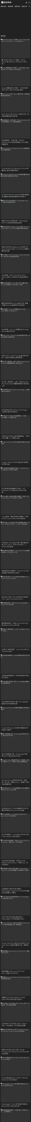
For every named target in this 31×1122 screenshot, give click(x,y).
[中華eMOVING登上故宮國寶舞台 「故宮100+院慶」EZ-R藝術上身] (15, 424)
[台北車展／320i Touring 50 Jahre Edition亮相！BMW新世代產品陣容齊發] (15, 263)
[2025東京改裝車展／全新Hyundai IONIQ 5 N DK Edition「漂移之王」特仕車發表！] (15, 849)
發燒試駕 (10, 6)
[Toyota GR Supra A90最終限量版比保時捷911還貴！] (15, 716)
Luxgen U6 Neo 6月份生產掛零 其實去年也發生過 (15, 463)
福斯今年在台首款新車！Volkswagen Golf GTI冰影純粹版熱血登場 (15, 222)
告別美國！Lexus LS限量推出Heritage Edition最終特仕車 (15, 330)
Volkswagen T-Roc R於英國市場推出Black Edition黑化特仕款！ (15, 1105)
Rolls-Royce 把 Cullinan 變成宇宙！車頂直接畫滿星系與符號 (15, 115)
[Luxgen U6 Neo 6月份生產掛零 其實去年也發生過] (15, 451)
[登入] (26, 2)
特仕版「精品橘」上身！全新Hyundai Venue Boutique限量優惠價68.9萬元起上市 (15, 384)
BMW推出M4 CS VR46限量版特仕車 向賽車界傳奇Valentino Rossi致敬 (15, 809)
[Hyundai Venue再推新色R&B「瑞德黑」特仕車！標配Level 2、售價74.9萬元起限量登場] (15, 769)
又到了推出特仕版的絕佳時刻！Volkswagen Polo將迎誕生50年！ (14, 918)
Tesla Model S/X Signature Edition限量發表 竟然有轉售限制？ (15, 169)
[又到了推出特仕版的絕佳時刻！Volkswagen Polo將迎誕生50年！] (15, 905)
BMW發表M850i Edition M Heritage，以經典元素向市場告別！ (15, 411)
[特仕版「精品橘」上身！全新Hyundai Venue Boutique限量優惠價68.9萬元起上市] (15, 370)
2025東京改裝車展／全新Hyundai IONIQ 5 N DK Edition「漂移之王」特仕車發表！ (15, 863)
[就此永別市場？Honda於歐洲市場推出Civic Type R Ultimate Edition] (15, 585)
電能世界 (24, 6)
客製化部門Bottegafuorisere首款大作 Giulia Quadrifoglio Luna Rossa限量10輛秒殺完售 (15, 249)
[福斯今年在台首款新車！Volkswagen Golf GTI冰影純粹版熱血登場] (15, 209)
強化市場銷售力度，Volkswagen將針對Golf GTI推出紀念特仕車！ (15, 755)
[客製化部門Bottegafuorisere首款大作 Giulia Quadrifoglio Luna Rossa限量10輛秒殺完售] (15, 235)
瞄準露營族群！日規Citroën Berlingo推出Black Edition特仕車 (15, 624)
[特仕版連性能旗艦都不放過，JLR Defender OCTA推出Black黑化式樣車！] (15, 477)
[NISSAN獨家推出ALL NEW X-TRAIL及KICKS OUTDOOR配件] (15, 1066)
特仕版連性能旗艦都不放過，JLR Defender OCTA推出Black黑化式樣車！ (14, 490)
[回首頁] (8, 2)
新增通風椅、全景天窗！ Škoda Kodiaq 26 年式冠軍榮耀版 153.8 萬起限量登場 (15, 142)
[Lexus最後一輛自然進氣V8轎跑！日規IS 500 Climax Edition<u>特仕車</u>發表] (15, 505)
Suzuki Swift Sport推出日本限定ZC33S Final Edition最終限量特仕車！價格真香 (15, 945)
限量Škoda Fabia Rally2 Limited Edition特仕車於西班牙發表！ (13, 998)
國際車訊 (17, 6)
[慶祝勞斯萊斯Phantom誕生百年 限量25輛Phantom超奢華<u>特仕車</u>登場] (15, 292)
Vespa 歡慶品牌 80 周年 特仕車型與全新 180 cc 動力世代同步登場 (15, 89)
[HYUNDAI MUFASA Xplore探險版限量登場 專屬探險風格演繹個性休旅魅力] (15, 183)
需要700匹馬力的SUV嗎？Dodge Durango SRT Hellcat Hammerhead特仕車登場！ (15, 1052)
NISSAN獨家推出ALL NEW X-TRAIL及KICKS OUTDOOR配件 (15, 1079)
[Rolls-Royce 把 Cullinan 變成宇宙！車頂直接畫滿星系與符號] (15, 103)
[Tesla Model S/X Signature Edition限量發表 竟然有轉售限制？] (15, 157)
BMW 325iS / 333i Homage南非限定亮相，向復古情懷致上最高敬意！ (15, 356)
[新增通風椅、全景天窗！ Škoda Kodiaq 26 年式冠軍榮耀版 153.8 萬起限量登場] (15, 129)
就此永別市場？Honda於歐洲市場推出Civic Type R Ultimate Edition (15, 598)
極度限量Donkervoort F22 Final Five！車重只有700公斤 (13, 972)
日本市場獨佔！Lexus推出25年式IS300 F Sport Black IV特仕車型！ (15, 835)
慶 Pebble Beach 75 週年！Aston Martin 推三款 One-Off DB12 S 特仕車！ (14, 62)
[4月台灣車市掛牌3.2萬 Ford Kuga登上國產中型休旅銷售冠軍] (15, 690)
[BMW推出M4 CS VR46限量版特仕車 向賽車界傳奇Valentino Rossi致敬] (15, 797)
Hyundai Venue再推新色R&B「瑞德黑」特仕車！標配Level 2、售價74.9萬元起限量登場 (15, 782)
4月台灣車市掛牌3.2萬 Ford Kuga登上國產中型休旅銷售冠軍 (15, 703)
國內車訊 (3, 6)
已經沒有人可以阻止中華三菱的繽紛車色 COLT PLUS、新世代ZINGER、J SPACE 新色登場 (15, 545)
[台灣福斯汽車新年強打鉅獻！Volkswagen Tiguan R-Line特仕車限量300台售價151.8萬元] (15, 877)
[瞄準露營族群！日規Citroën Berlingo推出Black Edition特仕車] (15, 612)
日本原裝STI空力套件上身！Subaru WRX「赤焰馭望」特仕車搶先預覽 (14, 1024)
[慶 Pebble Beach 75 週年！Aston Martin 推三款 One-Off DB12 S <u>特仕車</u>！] (15, 48)
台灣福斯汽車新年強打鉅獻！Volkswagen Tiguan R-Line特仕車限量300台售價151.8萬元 (15, 891)
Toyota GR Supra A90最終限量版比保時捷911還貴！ (15, 729)
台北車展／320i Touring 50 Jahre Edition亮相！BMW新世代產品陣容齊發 (15, 277)
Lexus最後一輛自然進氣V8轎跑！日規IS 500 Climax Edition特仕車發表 (15, 517)
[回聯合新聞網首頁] (2, 2)
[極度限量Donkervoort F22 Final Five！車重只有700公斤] (15, 960)
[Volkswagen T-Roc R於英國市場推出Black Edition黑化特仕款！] (15, 1092)
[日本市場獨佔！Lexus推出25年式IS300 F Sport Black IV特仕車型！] (15, 823)
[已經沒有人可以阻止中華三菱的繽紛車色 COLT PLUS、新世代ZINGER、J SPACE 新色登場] (15, 531)
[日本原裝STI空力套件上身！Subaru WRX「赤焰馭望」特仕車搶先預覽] (15, 1012)
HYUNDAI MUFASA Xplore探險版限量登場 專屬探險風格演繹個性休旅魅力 (15, 195)
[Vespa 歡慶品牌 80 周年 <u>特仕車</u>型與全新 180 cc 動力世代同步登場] (15, 76)
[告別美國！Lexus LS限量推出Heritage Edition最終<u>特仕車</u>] (15, 318)
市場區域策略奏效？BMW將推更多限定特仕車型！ (15, 676)
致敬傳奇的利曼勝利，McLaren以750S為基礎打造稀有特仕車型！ (15, 572)
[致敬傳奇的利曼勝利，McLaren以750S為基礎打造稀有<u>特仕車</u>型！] (15, 559)
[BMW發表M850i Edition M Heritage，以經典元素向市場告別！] (15, 398)
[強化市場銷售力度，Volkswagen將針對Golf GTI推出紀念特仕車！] (15, 742)
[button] (29, 2)
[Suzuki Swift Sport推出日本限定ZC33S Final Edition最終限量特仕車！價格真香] (15, 932)
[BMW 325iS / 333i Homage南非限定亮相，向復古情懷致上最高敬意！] (15, 344)
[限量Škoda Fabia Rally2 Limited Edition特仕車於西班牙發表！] (15, 986)
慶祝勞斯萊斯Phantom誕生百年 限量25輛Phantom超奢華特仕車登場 (15, 304)
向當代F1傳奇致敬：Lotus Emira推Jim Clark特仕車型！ (15, 650)
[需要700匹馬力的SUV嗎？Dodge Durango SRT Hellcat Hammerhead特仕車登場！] (15, 1038)
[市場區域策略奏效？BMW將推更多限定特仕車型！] (15, 664)
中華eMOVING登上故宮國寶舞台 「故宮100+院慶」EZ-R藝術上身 (15, 437)
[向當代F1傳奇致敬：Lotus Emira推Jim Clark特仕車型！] (15, 638)
